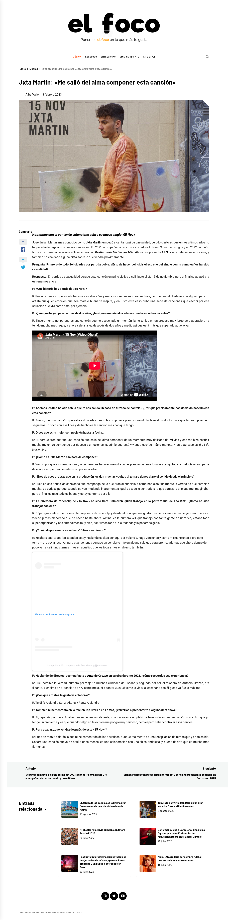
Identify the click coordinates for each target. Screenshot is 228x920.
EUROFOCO (91, 57)
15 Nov (166, 252)
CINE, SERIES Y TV (129, 57)
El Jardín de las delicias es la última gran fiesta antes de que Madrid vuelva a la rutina (103, 806)
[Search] (207, 56)
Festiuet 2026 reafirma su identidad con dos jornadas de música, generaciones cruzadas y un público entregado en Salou (103, 862)
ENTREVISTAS (108, 57)
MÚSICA (77, 57)
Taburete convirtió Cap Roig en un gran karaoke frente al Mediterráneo (180, 804)
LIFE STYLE (149, 57)
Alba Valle (32, 94)
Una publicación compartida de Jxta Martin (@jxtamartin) (77, 665)
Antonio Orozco (97, 675)
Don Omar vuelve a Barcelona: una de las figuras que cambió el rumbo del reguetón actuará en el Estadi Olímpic (181, 833)
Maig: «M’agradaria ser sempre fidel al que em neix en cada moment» (179, 858)
